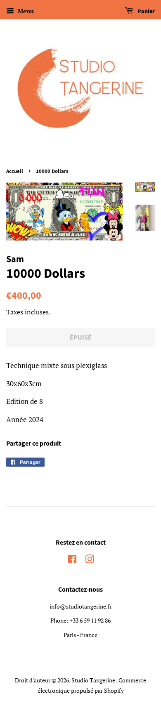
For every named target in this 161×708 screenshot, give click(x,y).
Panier (145, 11)
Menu (25, 11)
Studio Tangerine (93, 680)
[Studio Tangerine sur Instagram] (89, 560)
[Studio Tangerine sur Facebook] (72, 560)
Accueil (14, 171)
